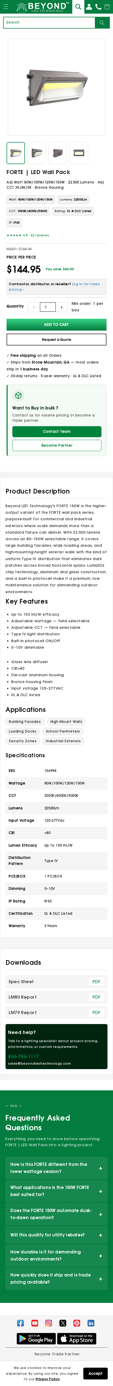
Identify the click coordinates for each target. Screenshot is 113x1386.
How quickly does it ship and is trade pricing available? (56, 1279)
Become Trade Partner (57, 1354)
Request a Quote (56, 340)
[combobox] (49, 23)
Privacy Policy (48, 1379)
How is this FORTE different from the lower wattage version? (56, 1168)
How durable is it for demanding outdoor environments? (56, 1255)
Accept (95, 1373)
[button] (6, 11)
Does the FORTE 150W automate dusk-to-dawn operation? (56, 1214)
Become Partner (57, 445)
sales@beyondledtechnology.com (39, 1063)
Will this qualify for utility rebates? (56, 1234)
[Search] (102, 22)
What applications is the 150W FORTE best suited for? (56, 1191)
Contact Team (56, 431)
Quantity (15, 306)
